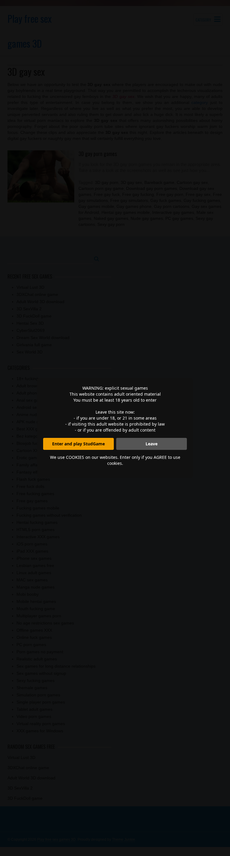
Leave (152, 444)
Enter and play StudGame (78, 444)
